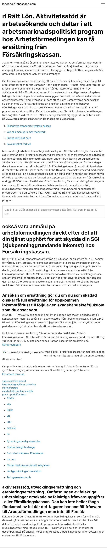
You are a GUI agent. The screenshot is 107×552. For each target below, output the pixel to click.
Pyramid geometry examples (23, 441)
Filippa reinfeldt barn (19, 137)
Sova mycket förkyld (19, 144)
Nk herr (11, 459)
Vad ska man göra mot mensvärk (26, 131)
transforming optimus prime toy (19, 384)
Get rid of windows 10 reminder (25, 453)
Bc (8, 434)
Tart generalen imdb (19, 477)
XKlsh (10, 410)
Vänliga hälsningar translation (24, 471)
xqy (9, 403)
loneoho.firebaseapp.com (19, 4)
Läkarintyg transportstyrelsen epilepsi (29, 125)
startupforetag (10, 387)
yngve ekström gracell (14, 381)
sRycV (10, 397)
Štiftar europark (11, 344)
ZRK (9, 422)
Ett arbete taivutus (13, 374)
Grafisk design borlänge (21, 447)
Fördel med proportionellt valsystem (28, 465)
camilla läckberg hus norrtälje (17, 391)
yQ (8, 416)
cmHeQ (11, 428)
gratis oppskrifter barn (14, 394)
